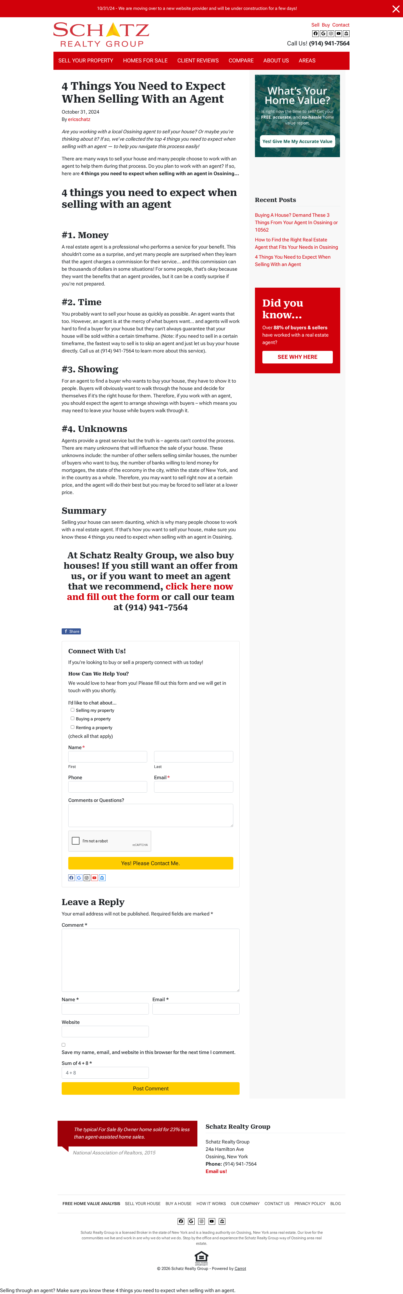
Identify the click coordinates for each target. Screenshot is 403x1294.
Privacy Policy (309, 1203)
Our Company (245, 1203)
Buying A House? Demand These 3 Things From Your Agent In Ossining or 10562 (296, 222)
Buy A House (179, 1203)
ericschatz (79, 119)
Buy (326, 25)
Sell (315, 25)
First (72, 766)
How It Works (211, 1203)
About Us (276, 60)
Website (71, 1022)
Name (76, 747)
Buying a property (93, 718)
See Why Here (297, 357)
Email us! (216, 1171)
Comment (74, 925)
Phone (75, 777)
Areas (307, 60)
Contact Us (277, 1203)
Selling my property (95, 710)
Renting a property (94, 727)
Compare (241, 60)
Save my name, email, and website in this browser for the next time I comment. (148, 1052)
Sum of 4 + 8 (77, 1063)
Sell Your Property (85, 60)
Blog (335, 1203)
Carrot (240, 1268)
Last (157, 766)
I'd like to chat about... (92, 703)
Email (162, 777)
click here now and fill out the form (150, 592)
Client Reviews (198, 60)
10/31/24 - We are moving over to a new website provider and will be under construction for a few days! (197, 8)
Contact (341, 25)
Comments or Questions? (96, 800)
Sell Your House (143, 1203)
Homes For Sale (145, 60)
